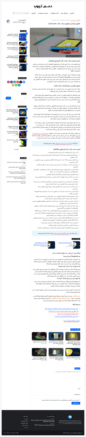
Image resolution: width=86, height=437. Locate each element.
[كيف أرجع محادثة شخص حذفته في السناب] (76, 245)
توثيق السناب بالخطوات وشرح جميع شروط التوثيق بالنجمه (56, 358)
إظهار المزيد (16, 149)
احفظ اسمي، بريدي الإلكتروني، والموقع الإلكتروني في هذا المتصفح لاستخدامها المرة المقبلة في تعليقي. (60, 400)
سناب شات (73, 20)
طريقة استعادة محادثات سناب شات (73, 357)
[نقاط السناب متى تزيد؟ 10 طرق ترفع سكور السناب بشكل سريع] (56, 336)
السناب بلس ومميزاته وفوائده (62, 143)
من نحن (26, 427)
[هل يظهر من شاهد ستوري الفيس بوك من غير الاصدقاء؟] (22, 37)
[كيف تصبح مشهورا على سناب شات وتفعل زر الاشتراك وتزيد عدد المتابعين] (39, 352)
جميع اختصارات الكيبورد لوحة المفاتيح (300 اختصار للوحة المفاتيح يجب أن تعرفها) (12, 66)
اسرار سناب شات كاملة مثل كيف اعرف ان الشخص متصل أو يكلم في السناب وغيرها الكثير (73, 343)
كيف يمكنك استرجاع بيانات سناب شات (67, 313)
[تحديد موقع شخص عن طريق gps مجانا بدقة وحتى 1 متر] (22, 50)
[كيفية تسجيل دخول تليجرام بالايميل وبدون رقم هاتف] (22, 128)
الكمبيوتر (33, 13)
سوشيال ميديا (64, 13)
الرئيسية (72, 13)
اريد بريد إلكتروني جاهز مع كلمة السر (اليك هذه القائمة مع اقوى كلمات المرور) (12, 111)
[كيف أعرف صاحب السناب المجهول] (39, 336)
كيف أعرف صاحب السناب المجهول (40, 341)
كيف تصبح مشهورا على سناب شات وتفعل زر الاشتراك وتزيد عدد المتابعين (39, 358)
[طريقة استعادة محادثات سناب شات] (72, 352)
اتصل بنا (26, 419)
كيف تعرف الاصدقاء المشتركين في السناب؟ (66, 316)
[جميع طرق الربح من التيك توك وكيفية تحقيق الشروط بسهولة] (22, 44)
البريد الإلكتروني (77, 394)
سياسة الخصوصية (24, 423)
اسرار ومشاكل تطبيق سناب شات (71, 321)
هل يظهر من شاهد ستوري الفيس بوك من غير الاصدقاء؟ (63, 311)
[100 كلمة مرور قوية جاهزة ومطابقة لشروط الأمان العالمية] (22, 59)
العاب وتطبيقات (54, 13)
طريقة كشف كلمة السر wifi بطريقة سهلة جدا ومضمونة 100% (12, 133)
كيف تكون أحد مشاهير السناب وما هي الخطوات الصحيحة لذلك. (61, 308)
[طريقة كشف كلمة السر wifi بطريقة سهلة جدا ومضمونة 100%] (22, 134)
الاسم (78, 388)
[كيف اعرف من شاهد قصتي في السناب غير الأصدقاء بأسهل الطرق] (51, 245)
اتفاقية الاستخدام (24, 421)
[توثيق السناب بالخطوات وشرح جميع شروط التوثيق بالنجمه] (56, 352)
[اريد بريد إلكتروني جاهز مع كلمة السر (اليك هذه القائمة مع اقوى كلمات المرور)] (22, 112)
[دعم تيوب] (43, 6)
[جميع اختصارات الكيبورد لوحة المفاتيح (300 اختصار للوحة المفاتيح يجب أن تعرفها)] (22, 67)
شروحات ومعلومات (43, 13)
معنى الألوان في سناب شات (61, 233)
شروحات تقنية (25, 425)
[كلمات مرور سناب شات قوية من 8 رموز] (22, 143)
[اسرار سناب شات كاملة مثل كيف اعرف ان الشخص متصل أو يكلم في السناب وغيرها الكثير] (72, 336)
